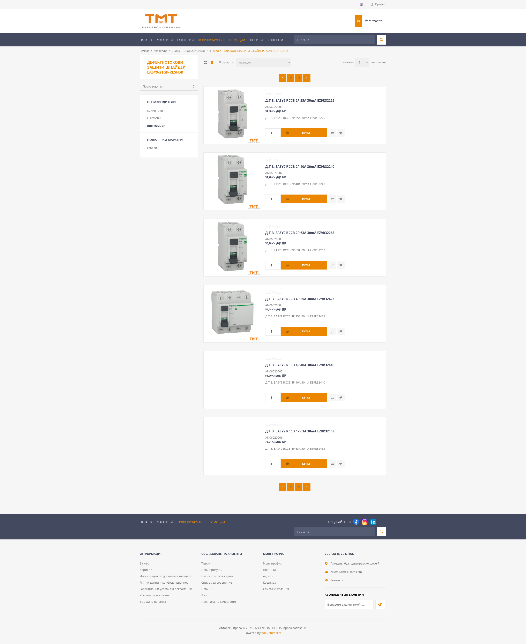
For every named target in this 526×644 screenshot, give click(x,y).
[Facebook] (356, 521)
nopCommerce (271, 633)
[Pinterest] (382, 521)
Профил (380, 4)
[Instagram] (364, 521)
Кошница (269, 582)
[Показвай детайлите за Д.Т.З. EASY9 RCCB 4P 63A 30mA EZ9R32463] (232, 446)
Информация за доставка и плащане (166, 576)
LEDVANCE (154, 118)
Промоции (236, 40)
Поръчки (269, 570)
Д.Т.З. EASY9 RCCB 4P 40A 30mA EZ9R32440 (299, 365)
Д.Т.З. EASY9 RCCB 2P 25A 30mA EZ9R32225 (299, 100)
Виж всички (156, 126)
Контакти (275, 40)
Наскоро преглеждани (217, 576)
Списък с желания (276, 589)
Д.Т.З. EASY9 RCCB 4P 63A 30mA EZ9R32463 (299, 431)
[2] (306, 78)
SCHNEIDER (155, 111)
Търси (205, 563)
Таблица (205, 62)
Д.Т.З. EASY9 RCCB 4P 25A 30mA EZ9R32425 (299, 299)
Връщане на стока (153, 602)
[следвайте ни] (373, 521)
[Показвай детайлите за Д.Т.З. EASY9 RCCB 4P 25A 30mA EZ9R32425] (232, 313)
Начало (146, 40)
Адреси (268, 576)
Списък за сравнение (216, 582)
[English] (361, 4)
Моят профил (272, 563)
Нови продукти (210, 40)
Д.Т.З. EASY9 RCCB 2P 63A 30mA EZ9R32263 (299, 232)
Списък (211, 62)
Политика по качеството (218, 602)
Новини (256, 40)
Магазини (165, 40)
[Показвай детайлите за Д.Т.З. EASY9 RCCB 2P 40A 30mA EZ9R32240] (232, 181)
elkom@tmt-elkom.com (346, 572)
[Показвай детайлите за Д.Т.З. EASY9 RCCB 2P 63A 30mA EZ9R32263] (232, 247)
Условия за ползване (155, 595)
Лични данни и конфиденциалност (165, 582)
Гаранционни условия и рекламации (166, 589)
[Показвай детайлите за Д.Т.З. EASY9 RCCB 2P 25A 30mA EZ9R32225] (232, 115)
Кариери (146, 570)
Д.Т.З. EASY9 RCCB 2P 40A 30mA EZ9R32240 (299, 166)
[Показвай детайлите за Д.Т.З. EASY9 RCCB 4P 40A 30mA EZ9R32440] (232, 380)
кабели (152, 148)
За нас (144, 563)
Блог (204, 595)
